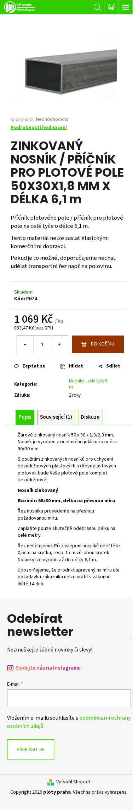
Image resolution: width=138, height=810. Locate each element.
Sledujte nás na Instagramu (48, 668)
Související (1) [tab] (56, 417)
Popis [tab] (24, 417)
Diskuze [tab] (90, 417)
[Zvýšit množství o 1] (59, 344)
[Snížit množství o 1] (25, 344)
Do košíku (102, 344)
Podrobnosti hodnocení (39, 127)
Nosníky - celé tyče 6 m (88, 384)
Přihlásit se (31, 749)
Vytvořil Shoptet (73, 782)
